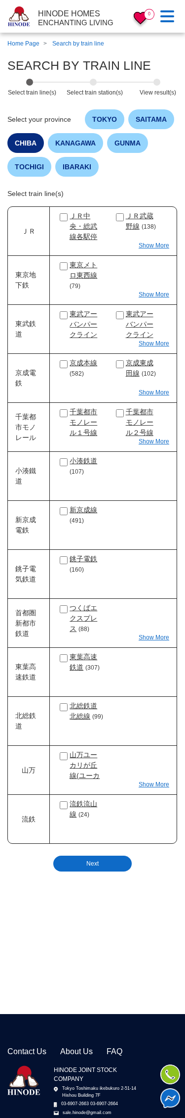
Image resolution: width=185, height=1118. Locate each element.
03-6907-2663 (75, 1103)
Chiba (26, 143)
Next (92, 863)
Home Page (23, 43)
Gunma (127, 143)
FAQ (114, 1051)
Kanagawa (75, 143)
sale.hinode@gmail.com (87, 1112)
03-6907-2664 (104, 1103)
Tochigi (29, 167)
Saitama (151, 119)
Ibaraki (77, 167)
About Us (76, 1051)
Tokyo (104, 119)
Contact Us (26, 1051)
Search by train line (78, 43)
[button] (154, 245)
